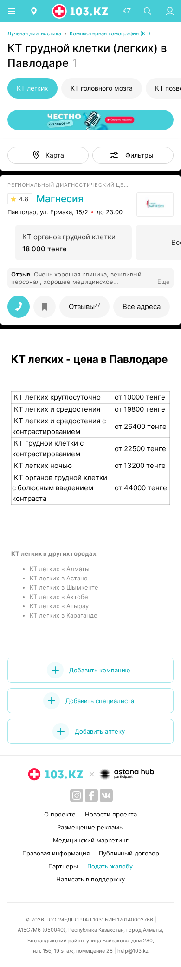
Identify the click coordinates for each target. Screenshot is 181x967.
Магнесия (60, 198)
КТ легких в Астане (59, 578)
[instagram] (76, 795)
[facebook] (91, 795)
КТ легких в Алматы (60, 568)
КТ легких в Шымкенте (64, 587)
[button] (133, 155)
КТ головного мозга (102, 88)
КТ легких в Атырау (59, 606)
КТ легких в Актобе (59, 596)
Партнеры (63, 866)
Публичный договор (129, 853)
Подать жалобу (110, 866)
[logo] (81, 11)
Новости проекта (111, 814)
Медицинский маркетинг (91, 840)
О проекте (60, 814)
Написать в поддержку (90, 879)
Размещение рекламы (90, 827)
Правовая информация (56, 853)
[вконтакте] (106, 795)
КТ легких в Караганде (63, 615)
